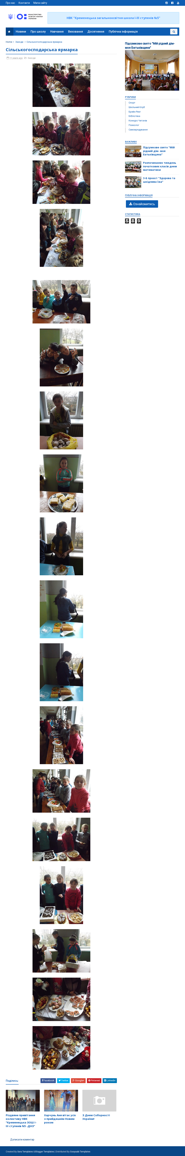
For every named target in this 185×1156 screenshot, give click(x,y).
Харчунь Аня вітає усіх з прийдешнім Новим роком (60, 1118)
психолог (134, 125)
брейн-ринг (135, 111)
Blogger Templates (44, 1151)
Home (9, 42)
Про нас (10, 2)
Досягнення (95, 31)
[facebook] (172, 3)
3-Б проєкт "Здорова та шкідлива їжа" (159, 179)
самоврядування (138, 129)
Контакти (24, 2)
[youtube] (178, 3)
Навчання (57, 31)
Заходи (19, 42)
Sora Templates (25, 1151)
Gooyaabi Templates (80, 1151)
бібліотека (134, 116)
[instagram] (166, 3)
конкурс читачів (138, 120)
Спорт (132, 102)
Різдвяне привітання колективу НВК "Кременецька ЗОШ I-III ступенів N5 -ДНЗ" (21, 1120)
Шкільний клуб (137, 107)
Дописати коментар (22, 1139)
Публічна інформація (123, 31)
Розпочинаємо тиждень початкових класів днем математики (160, 166)
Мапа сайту (40, 2)
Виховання (75, 31)
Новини (21, 31)
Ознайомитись (144, 204)
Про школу (38, 31)
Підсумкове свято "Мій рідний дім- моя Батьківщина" (159, 151)
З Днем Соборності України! (96, 1117)
